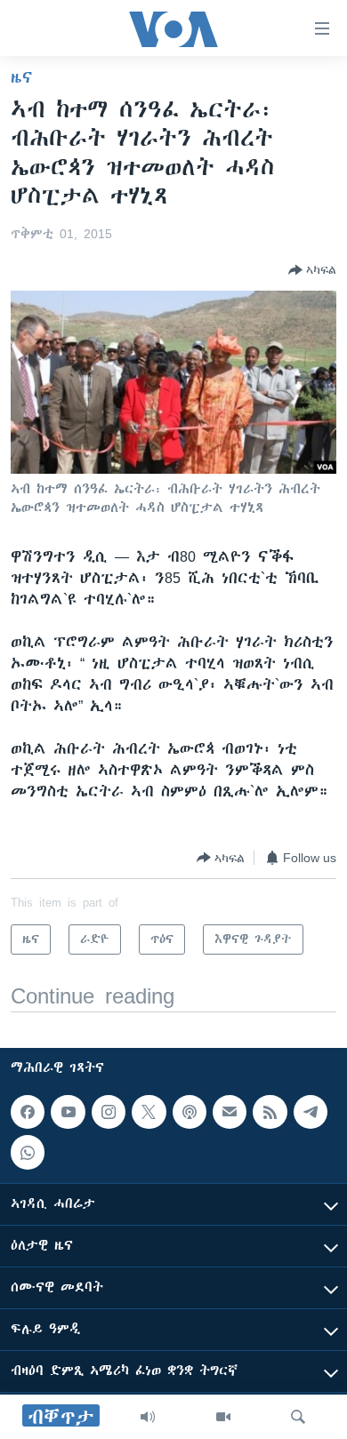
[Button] (312, 270)
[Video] (223, 1417)
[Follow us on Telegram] (310, 1112)
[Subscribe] (229, 1112)
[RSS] (269, 1112)
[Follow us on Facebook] (27, 1112)
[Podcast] (189, 1112)
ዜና (22, 77)
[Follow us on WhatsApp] (27, 1153)
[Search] (298, 1417)
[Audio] (147, 1417)
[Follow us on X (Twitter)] (148, 1112)
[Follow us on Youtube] (68, 1112)
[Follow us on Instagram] (108, 1112)
